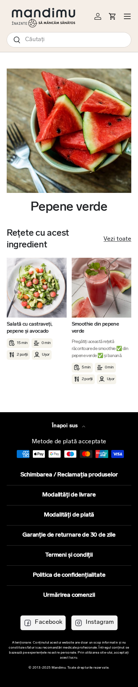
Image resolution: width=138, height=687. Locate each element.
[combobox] (69, 39)
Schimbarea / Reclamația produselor (69, 475)
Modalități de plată (69, 515)
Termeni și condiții (69, 555)
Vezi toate (117, 239)
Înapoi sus (65, 426)
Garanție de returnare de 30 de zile (69, 535)
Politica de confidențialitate (69, 575)
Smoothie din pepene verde (95, 328)
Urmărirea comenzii (69, 595)
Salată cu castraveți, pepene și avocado (29, 328)
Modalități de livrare (68, 495)
